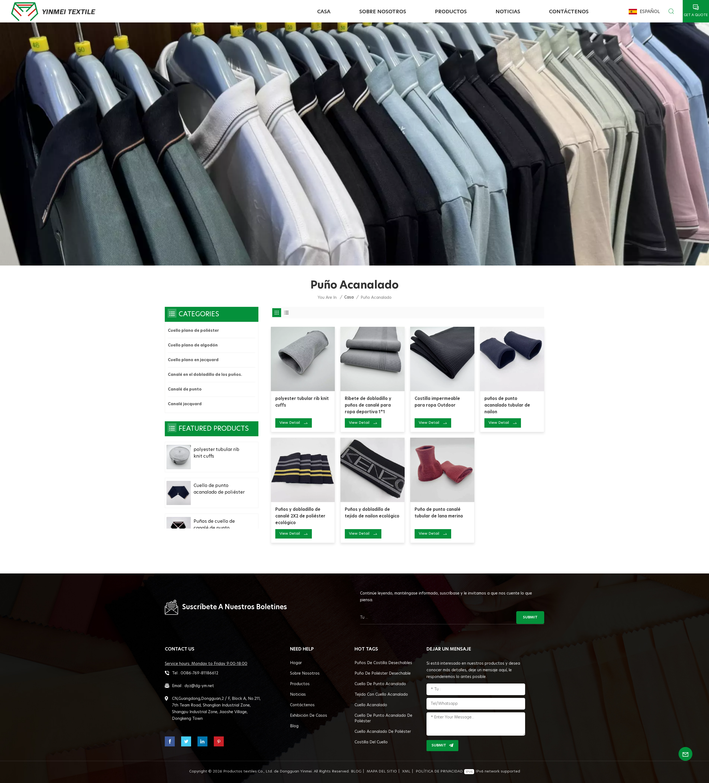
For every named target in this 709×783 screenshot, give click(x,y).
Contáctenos (569, 11)
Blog (294, 726)
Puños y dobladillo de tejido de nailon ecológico (372, 512)
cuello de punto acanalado (380, 684)
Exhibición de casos (308, 716)
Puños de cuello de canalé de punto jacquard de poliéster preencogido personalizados (217, 525)
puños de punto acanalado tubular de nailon (507, 405)
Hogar (296, 663)
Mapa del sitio (382, 771)
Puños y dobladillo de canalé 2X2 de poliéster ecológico (300, 516)
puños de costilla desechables (383, 663)
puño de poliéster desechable (382, 673)
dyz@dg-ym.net (199, 686)
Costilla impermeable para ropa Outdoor (437, 402)
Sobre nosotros (382, 11)
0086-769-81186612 (199, 673)
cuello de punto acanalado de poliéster (383, 718)
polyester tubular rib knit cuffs (302, 402)
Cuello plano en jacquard (193, 360)
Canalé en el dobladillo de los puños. (205, 375)
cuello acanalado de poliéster (382, 732)
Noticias (507, 11)
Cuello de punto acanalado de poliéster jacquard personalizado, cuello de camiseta (220, 489)
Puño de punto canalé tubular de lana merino (439, 512)
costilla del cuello (371, 742)
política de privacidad (439, 771)
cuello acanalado (370, 705)
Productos (451, 11)
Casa (323, 11)
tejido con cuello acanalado (381, 695)
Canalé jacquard (185, 404)
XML (406, 771)
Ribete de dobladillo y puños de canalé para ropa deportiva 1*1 (368, 405)
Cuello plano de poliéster (193, 331)
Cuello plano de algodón (193, 345)
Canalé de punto (185, 389)
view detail (289, 423)
